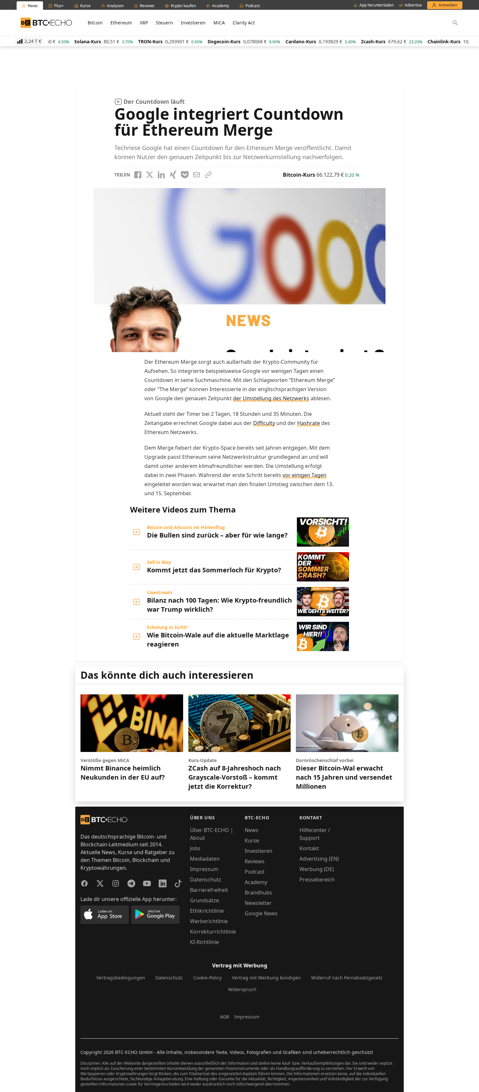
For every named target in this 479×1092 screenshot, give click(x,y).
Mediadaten (205, 858)
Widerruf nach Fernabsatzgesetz (347, 978)
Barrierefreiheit (209, 890)
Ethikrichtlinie (207, 910)
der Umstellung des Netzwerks (271, 398)
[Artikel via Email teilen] (196, 175)
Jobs (195, 848)
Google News (261, 913)
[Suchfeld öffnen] (455, 22)
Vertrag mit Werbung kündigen (266, 978)
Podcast (255, 871)
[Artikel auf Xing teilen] (173, 175)
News (251, 830)
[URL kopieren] (208, 175)
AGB (224, 1017)
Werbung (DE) (316, 869)
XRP (144, 23)
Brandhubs (258, 892)
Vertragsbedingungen (120, 978)
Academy (256, 882)
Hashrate (308, 423)
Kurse (252, 840)
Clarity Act (244, 23)
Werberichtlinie (209, 921)
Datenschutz (205, 879)
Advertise (413, 5)
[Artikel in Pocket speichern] (185, 175)
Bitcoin (95, 23)
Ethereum (121, 23)
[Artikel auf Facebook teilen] (138, 175)
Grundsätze (204, 900)
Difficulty (264, 423)
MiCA (219, 23)
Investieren (193, 23)
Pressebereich (317, 879)
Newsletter (258, 903)
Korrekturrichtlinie (213, 931)
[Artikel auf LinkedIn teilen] (161, 175)
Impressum (204, 869)
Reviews (255, 861)
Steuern (164, 23)
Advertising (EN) (319, 858)
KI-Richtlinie (204, 942)
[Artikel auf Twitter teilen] (149, 175)
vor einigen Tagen (305, 475)
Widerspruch (242, 989)
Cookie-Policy (207, 978)
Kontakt (309, 848)
